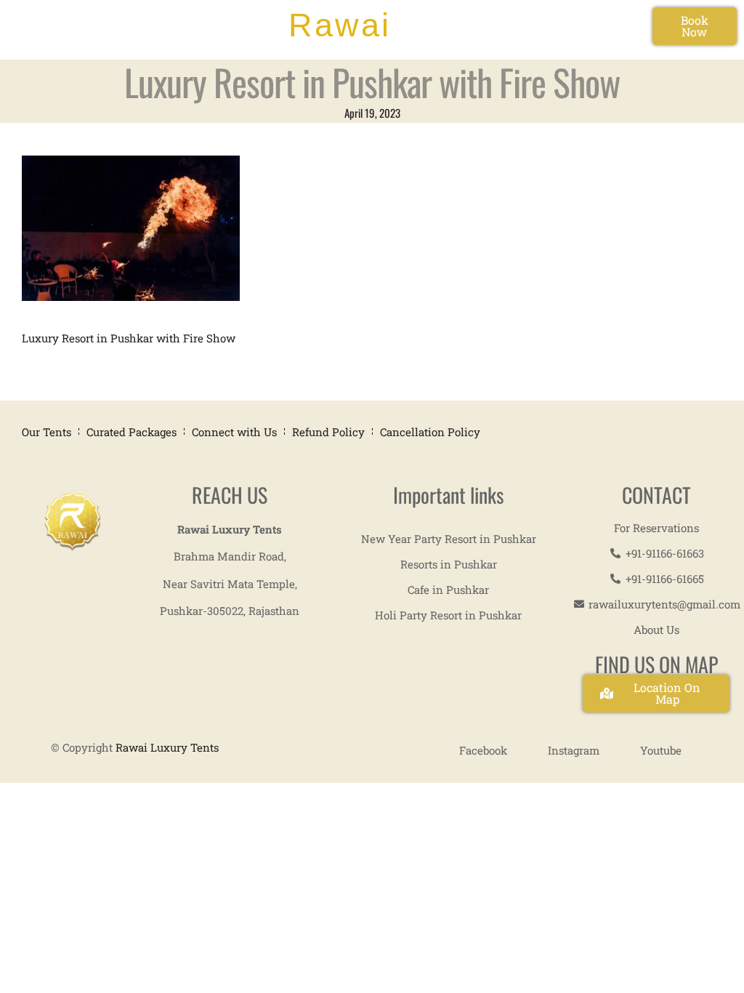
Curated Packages (131, 432)
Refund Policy (328, 432)
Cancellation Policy (430, 432)
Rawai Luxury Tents (167, 747)
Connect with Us (234, 432)
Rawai (339, 25)
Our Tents (46, 432)
